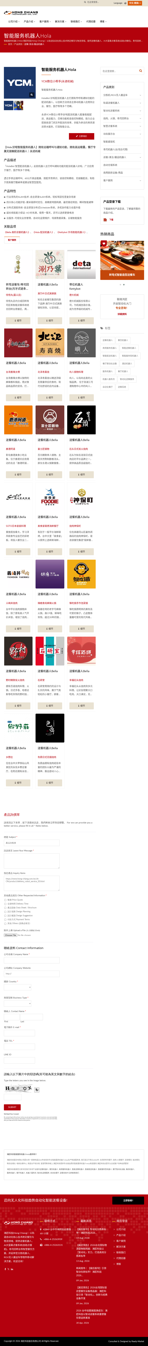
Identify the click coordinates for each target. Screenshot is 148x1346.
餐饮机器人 (123, 340)
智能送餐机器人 (129, 348)
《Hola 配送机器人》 (43, 232)
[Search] (140, 71)
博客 (102, 21)
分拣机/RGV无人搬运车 (115, 95)
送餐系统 (122, 387)
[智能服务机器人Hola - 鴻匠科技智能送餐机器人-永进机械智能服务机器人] (31, 94)
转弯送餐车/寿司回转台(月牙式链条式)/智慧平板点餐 (17, 287)
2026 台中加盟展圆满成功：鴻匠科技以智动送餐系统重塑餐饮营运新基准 (91, 1314)
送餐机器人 (108, 340)
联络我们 (76, 21)
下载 (111, 219)
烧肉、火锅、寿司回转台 (116, 118)
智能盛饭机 (109, 142)
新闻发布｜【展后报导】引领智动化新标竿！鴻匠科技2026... (91, 1272)
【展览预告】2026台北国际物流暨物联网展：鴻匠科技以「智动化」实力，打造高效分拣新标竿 (91, 1250)
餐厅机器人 (123, 371)
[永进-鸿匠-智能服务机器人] (18, 105)
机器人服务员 (109, 379)
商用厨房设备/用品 (113, 173)
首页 (10, 44)
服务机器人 (108, 371)
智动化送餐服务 (127, 379)
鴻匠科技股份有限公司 (31, 1341)
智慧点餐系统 (110, 126)
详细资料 (122, 314)
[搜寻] (85, 2)
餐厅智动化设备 (110, 364)
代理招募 (91, 21)
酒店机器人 (127, 364)
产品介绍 (29, 21)
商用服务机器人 (110, 348)
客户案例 (44, 21)
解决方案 (60, 21)
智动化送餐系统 (111, 111)
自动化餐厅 (108, 387)
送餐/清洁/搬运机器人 (34, 44)
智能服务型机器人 (130, 356)
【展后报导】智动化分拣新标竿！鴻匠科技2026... (91, 1231)
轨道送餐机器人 (111, 103)
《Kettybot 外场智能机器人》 (71, 232)
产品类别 (18, 44)
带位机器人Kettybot (76, 287)
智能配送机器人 (110, 356)
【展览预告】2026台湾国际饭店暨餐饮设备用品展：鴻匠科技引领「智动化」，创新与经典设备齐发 (91, 1293)
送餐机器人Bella (48, 284)
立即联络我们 (74, 1173)
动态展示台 (109, 134)
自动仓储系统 (110, 165)
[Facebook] (5, 1269)
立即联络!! (128, 1200)
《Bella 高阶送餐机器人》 (17, 232)
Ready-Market (138, 1342)
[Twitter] (8, 1269)
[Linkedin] (12, 1269)
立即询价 (83, 136)
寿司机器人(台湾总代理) (115, 149)
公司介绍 (13, 21)
